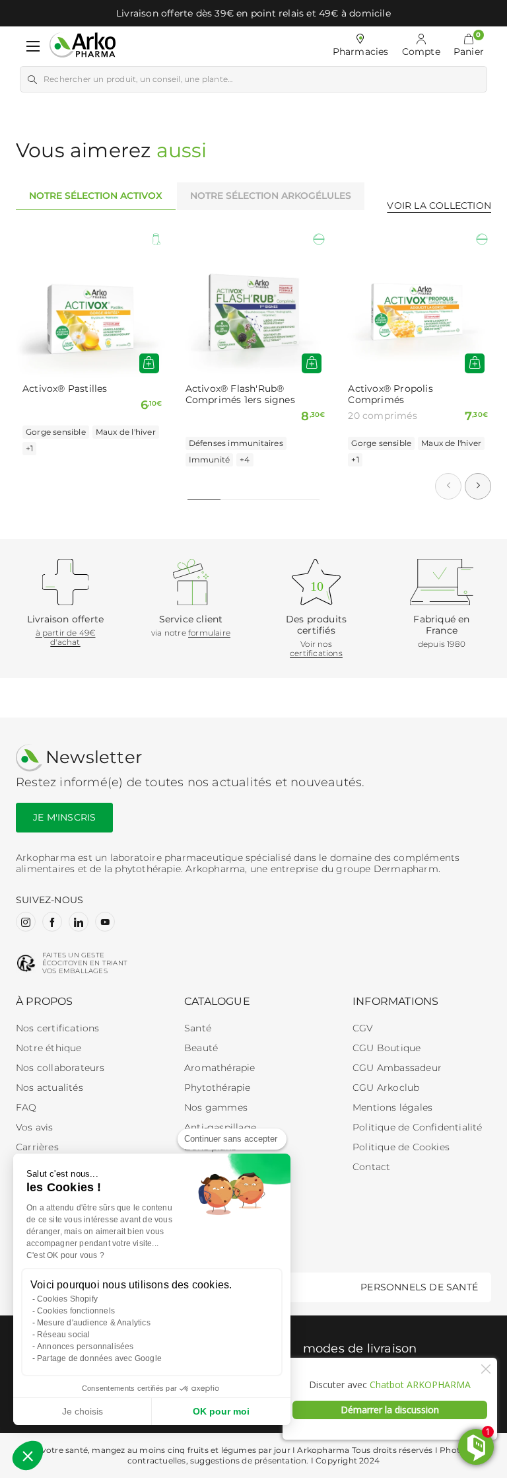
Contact (371, 1167)
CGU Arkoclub (386, 1087)
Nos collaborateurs (60, 1068)
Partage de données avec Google (99, 1358)
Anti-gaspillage (220, 1127)
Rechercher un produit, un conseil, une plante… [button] (138, 79)
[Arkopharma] (83, 45)
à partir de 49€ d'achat (66, 637)
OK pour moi (221, 1411)
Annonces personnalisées (85, 1346)
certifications (316, 653)
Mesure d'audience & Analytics (94, 1322)
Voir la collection (439, 205)
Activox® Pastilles (65, 388)
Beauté (201, 1048)
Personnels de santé (419, 1287)
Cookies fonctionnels (76, 1310)
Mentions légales (392, 1107)
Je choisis (82, 1411)
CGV (363, 1028)
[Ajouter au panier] (311, 363)
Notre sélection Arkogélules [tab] (270, 196)
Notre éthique (49, 1048)
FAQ (26, 1107)
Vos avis (34, 1127)
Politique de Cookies (401, 1147)
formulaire (209, 633)
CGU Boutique (387, 1048)
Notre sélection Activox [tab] (95, 196)
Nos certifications (58, 1028)
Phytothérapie (217, 1087)
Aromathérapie (219, 1068)
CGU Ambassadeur (397, 1068)
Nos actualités (49, 1087)
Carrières (37, 1147)
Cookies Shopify (67, 1299)
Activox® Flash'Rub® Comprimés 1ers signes (240, 394)
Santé (197, 1028)
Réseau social (63, 1334)
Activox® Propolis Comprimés (390, 394)
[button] (469, 46)
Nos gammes (216, 1107)
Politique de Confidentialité (418, 1127)
